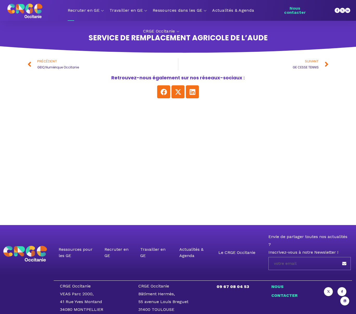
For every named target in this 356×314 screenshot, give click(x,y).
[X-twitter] (342, 10)
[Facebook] (163, 91)
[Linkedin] (192, 91)
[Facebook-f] (337, 10)
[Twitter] (328, 291)
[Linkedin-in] (347, 10)
